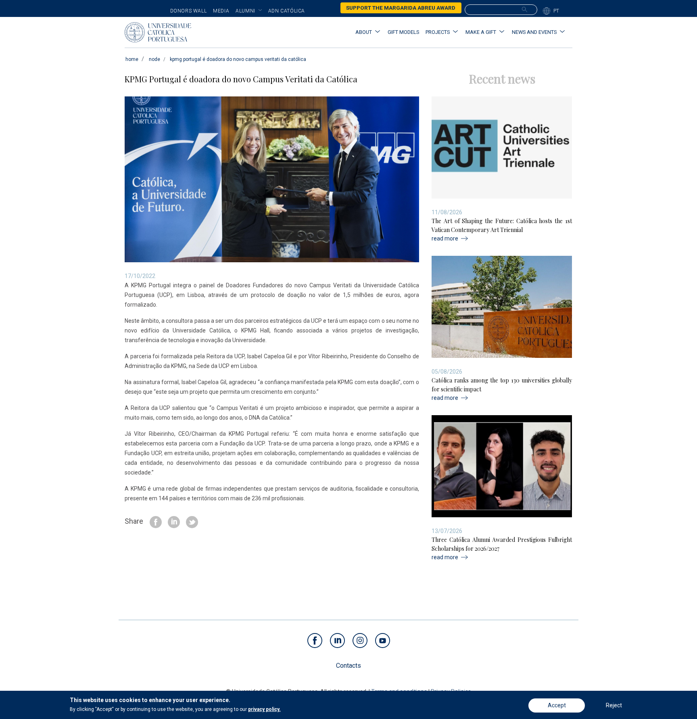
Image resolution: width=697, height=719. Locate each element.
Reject (614, 705)
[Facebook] (156, 521)
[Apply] (525, 9)
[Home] (158, 32)
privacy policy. (264, 709)
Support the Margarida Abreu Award (400, 7)
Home (131, 59)
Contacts (348, 665)
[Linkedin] (174, 521)
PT (556, 11)
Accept (557, 705)
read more (445, 238)
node (154, 59)
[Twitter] (192, 521)
